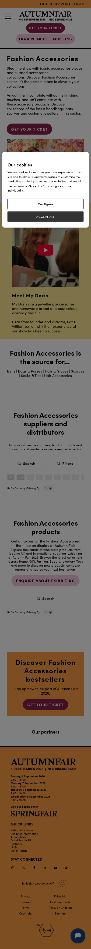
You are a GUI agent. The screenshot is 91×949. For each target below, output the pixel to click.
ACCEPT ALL (45, 217)
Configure (45, 204)
